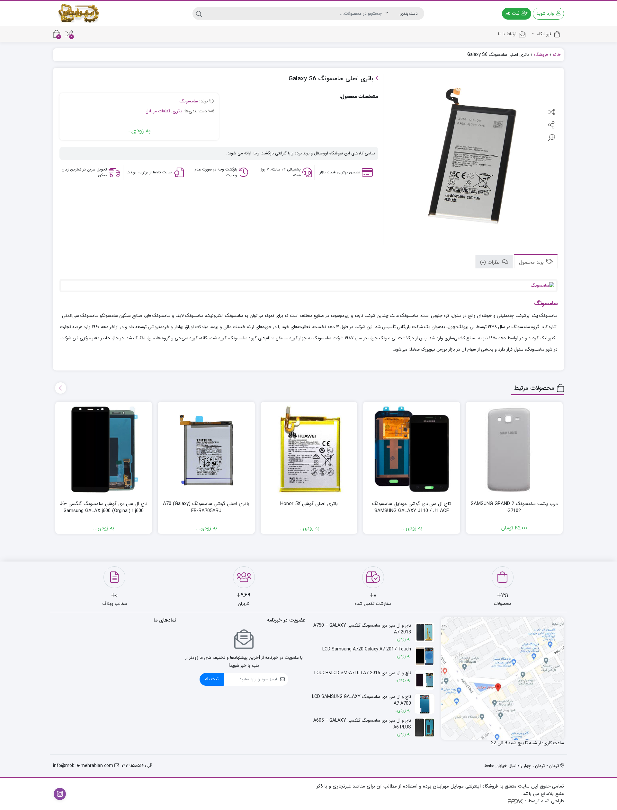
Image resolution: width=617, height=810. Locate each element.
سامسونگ (189, 101)
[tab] (536, 261)
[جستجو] (198, 13)
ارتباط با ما (507, 34)
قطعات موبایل (158, 111)
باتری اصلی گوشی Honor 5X (309, 504)
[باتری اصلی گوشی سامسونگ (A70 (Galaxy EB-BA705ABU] (206, 450)
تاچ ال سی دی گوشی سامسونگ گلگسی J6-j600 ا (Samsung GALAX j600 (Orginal (104, 507)
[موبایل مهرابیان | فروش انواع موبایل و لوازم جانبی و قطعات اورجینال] (78, 13)
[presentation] (60, 388)
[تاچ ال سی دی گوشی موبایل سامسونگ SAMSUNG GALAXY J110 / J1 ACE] (411, 450)
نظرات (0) (490, 262)
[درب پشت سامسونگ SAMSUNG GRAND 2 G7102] (514, 450)
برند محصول (532, 262)
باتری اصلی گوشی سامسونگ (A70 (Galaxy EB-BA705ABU (206, 507)
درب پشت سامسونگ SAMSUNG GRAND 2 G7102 (514, 507)
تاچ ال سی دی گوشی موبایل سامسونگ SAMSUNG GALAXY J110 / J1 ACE (411, 507)
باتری (177, 111)
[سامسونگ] (308, 285)
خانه (557, 54)
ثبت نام (212, 679)
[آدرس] (502, 678)
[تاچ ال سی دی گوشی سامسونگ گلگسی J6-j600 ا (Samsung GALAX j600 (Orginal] (103, 450)
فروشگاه (543, 34)
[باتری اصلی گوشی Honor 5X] (309, 450)
